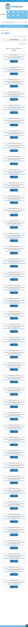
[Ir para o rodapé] (11, 18)
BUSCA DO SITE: (4, 20)
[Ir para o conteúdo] (21, 15)
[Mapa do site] (13, 15)
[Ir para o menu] (24, 15)
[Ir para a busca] (8, 18)
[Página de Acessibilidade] (18, 15)
